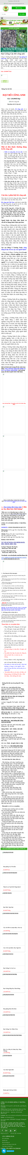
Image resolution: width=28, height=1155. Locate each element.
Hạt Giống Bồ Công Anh (18, 513)
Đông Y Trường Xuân (15, 247)
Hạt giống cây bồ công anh (14, 104)
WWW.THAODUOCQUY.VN (17, 527)
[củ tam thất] (4, 747)
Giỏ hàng (19, 8)
